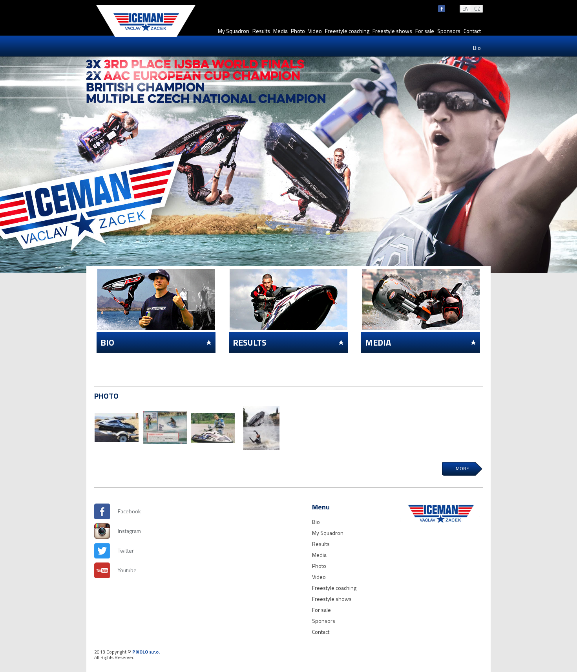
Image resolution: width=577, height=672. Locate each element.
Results (261, 31)
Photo (298, 31)
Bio (477, 48)
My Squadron (233, 31)
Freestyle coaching (347, 31)
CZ (477, 8)
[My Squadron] (116, 427)
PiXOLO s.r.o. (146, 652)
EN (465, 8)
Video (315, 31)
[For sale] (261, 427)
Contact (472, 31)
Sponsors (448, 31)
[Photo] (213, 427)
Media (280, 31)
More (462, 468)
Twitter (125, 550)
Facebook (125, 511)
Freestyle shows (392, 31)
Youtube (125, 570)
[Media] (164, 427)
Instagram (125, 531)
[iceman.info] (145, 37)
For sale (424, 31)
